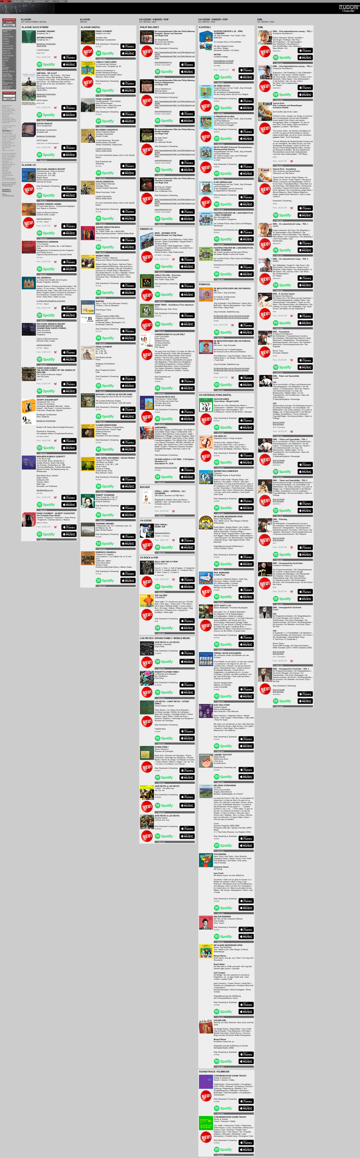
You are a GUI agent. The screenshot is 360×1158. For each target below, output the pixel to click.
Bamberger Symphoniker (46, 44)
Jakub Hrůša (41, 46)
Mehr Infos (43, 69)
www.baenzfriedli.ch (162, 533)
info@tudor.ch (6, 191)
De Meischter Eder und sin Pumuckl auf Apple (231, 318)
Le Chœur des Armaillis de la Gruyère (51, 301)
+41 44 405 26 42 (8, 196)
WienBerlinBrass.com (45, 490)
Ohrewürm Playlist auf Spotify (166, 468)
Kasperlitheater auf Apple (223, 63)
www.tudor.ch (6, 130)
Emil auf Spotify (279, 422)
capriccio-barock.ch (44, 219)
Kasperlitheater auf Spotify (224, 61)
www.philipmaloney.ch (163, 62)
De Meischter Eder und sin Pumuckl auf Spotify (231, 316)
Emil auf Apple (278, 424)
